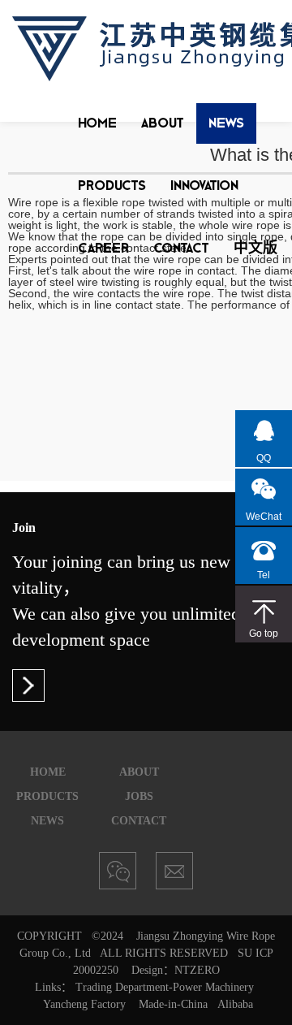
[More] (28, 685)
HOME (97, 122)
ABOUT (162, 122)
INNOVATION (204, 184)
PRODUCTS (112, 184)
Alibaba (235, 1004)
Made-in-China (173, 1004)
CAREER (103, 247)
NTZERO (197, 970)
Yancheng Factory (84, 1004)
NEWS (226, 122)
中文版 (255, 247)
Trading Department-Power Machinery (164, 987)
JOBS (139, 796)
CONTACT (181, 247)
